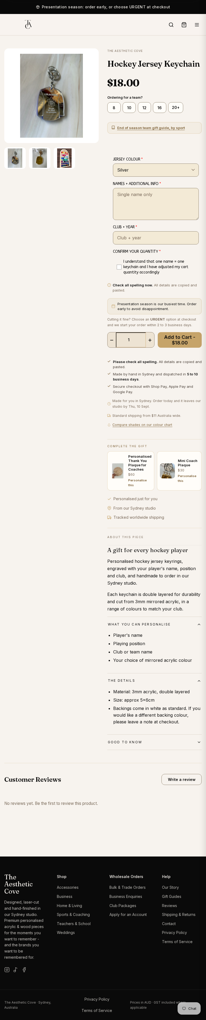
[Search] (171, 25)
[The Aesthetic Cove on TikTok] (15, 969)
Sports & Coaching (73, 914)
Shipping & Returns (179, 914)
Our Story (170, 887)
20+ (175, 107)
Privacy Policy (174, 932)
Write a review (182, 779)
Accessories (68, 887)
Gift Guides (171, 896)
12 (144, 107)
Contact (169, 923)
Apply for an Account (128, 914)
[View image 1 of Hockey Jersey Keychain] (15, 158)
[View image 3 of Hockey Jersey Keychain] (64, 158)
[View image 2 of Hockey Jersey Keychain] (39, 158)
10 (129, 107)
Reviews (169, 905)
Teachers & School (74, 923)
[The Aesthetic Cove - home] (28, 24)
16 (159, 107)
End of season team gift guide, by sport (151, 128)
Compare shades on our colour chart (142, 425)
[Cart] (184, 25)
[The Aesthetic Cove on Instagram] (7, 969)
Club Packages (122, 905)
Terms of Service (177, 941)
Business (64, 896)
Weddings (66, 932)
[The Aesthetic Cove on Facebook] (24, 969)
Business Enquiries (125, 896)
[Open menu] (197, 25)
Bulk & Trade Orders (127, 887)
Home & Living (69, 905)
